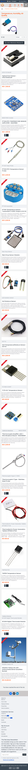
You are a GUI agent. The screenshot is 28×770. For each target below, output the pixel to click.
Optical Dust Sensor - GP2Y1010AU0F (9, 76)
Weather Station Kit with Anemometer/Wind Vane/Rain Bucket (12, 669)
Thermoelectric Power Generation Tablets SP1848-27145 (13, 530)
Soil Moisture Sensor (9, 301)
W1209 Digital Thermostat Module (13, 621)
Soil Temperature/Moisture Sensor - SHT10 (14, 345)
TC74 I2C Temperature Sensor (12, 390)
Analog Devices (6, 616)
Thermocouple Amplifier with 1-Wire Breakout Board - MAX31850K (14, 434)
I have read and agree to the (11, 759)
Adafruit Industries (7, 430)
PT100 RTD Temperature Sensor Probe (13, 170)
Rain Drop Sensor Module (11, 255)
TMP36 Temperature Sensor (11, 573)
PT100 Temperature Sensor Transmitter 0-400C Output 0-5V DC (14, 210)
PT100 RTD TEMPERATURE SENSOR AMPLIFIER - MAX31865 (14, 122)
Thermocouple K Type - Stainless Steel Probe (13, 480)
